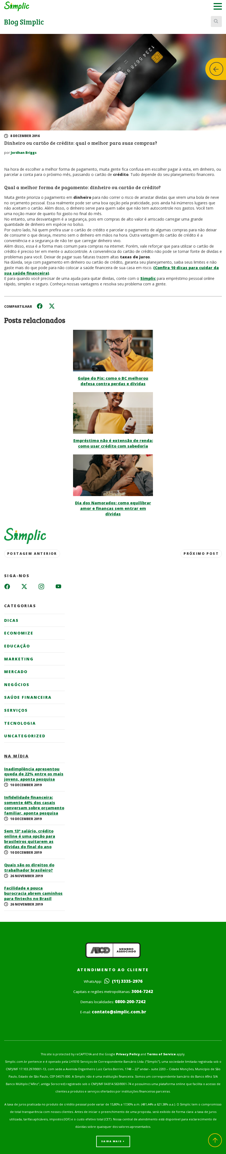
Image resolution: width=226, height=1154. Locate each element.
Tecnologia (20, 723)
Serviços (16, 710)
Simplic (148, 278)
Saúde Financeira (28, 697)
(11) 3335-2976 (126, 981)
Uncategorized (24, 735)
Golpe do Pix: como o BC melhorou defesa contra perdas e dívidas (113, 381)
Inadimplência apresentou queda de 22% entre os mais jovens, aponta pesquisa (33, 774)
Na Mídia (16, 756)
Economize (18, 633)
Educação (17, 646)
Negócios (16, 684)
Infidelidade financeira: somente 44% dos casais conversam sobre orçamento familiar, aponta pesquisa (34, 805)
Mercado (16, 671)
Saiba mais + (113, 1141)
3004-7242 (142, 991)
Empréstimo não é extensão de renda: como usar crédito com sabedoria (113, 443)
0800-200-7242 (130, 1001)
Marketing (19, 659)
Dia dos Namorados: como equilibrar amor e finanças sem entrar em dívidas (113, 508)
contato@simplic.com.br (119, 1011)
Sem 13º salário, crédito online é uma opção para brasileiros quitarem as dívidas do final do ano (29, 839)
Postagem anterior (32, 553)
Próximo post (201, 553)
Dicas (11, 620)
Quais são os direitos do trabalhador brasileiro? (29, 868)
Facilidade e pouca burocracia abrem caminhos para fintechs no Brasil (33, 893)
